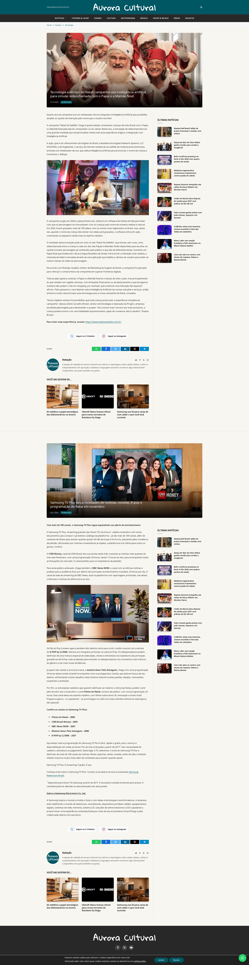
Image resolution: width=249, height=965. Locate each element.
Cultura (111, 18)
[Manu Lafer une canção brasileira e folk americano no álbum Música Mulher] (164, 244)
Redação (67, 359)
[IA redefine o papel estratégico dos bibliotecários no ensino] (62, 396)
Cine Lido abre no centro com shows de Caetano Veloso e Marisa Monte (187, 257)
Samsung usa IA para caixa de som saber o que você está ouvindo (132, 414)
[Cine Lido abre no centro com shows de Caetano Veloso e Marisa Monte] (164, 258)
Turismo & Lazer (80, 18)
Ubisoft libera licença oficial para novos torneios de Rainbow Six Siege (96, 414)
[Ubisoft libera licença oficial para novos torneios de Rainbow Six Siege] (98, 396)
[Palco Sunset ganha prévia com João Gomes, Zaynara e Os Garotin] (164, 216)
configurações (140, 961)
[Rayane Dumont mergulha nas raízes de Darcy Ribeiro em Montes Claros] (164, 188)
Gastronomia (128, 18)
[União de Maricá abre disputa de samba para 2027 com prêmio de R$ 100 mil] (164, 202)
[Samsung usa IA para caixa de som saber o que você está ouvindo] (133, 396)
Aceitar (161, 960)
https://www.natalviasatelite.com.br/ (103, 321)
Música (144, 18)
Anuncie (189, 18)
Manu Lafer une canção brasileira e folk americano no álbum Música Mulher (187, 243)
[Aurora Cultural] (124, 7)
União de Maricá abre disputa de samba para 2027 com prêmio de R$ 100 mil (187, 201)
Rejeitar (176, 960)
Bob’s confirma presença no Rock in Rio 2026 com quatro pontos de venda (187, 159)
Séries (177, 18)
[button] (242, 958)
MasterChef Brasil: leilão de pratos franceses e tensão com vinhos (187, 131)
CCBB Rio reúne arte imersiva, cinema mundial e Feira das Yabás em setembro (187, 229)
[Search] (201, 7)
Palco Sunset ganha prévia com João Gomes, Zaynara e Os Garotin (188, 215)
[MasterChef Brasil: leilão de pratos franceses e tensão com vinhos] (164, 132)
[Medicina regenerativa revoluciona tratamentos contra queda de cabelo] (164, 174)
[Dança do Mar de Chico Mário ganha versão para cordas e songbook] (164, 146)
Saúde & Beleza (161, 18)
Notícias (59, 18)
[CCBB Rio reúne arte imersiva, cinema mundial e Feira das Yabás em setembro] (164, 230)
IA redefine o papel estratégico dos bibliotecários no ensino (62, 413)
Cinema (98, 18)
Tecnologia (66, 102)
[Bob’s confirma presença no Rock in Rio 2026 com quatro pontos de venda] (164, 160)
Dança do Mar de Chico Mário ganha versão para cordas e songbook (187, 145)
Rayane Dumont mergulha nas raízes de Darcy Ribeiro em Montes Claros (187, 187)
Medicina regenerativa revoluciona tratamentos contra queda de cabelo (185, 173)
